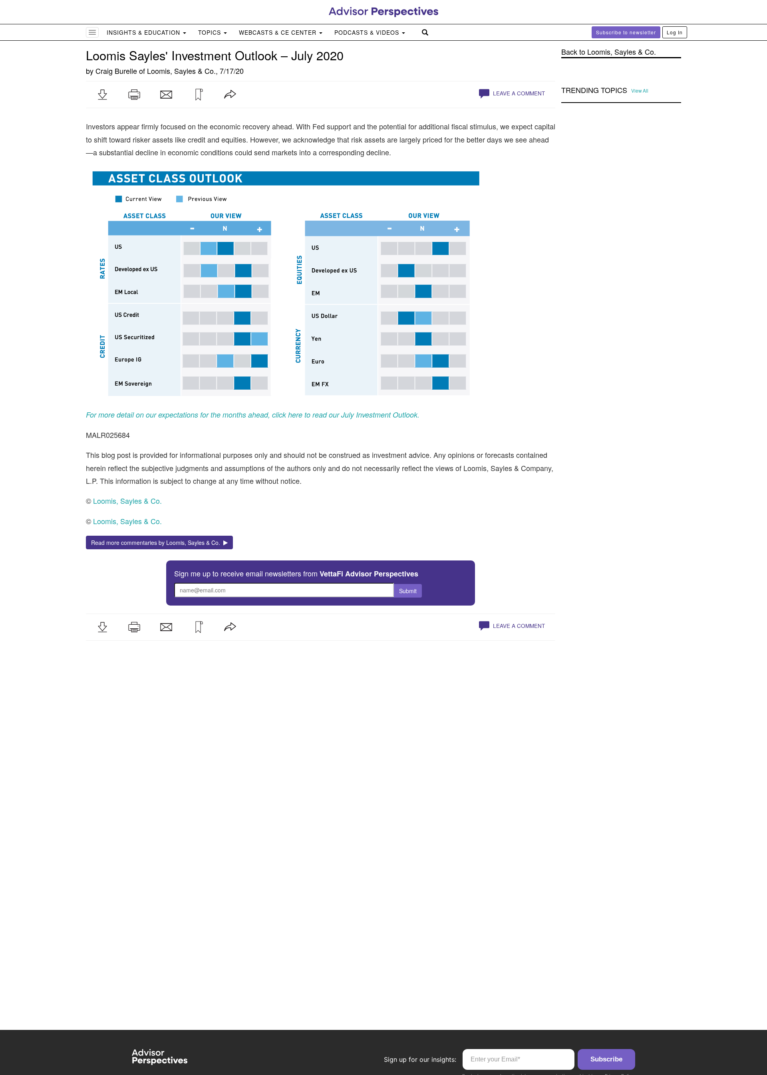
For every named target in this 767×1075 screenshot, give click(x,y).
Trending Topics (594, 90)
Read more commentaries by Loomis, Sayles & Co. (157, 542)
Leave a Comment (518, 93)
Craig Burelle (116, 70)
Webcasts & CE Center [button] (278, 32)
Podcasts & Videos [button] (367, 32)
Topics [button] (210, 32)
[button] (102, 94)
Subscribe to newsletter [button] (626, 32)
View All (639, 90)
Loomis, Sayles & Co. (181, 70)
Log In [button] (675, 32)
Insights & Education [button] (144, 32)
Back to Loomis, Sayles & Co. (608, 52)
